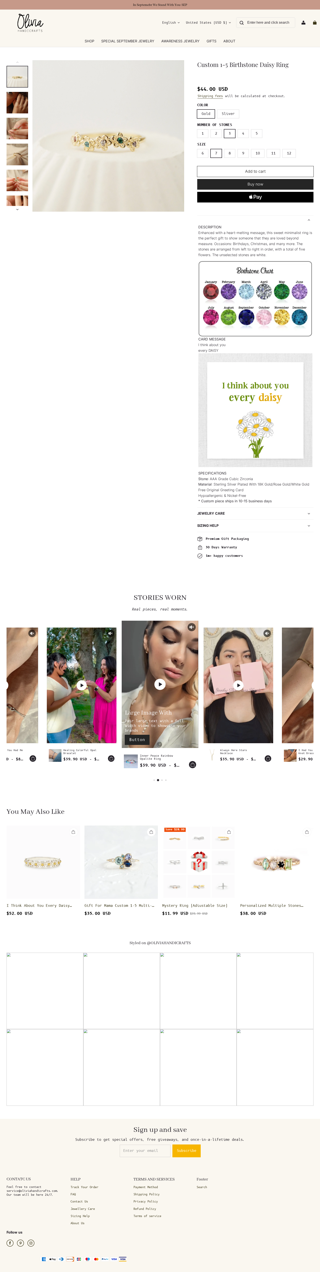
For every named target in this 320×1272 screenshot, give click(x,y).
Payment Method (145, 1187)
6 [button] (203, 153)
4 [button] (243, 133)
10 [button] (258, 153)
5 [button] (257, 133)
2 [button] (216, 133)
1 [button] (203, 133)
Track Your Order (84, 1187)
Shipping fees (210, 96)
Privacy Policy (145, 1202)
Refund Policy (144, 1209)
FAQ (73, 1194)
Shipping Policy (146, 1194)
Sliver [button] (228, 113)
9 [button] (243, 153)
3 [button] (230, 133)
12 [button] (289, 153)
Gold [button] (206, 113)
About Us (77, 1223)
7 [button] (216, 153)
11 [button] (273, 153)
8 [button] (230, 153)
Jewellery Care (83, 1209)
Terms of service (147, 1216)
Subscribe (186, 1150)
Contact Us (79, 1202)
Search (202, 1187)
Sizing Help (80, 1216)
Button (137, 740)
